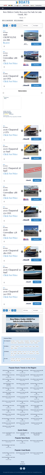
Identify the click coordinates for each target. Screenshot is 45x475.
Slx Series (19, 351)
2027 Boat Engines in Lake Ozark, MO (8, 419)
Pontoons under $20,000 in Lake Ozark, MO (22, 434)
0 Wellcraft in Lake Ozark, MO (22, 415)
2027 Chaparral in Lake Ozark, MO (8, 389)
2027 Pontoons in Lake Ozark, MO (8, 406)
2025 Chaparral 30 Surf (10, 150)
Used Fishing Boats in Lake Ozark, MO (8, 458)
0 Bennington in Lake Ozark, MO (8, 415)
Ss (11, 351)
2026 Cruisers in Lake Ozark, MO (36, 371)
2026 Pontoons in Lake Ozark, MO (8, 371)
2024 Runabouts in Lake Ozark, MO (36, 415)
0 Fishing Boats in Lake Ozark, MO (22, 411)
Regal (34, 346)
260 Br (15, 353)
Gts (13, 355)
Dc (34, 353)
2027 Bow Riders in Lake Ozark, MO (22, 419)
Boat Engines (27, 342)
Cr (27, 353)
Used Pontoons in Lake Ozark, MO (22, 453)
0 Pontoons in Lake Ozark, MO (22, 393)
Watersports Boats (21, 342)
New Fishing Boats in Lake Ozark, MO (8, 446)
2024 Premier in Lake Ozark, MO (8, 397)
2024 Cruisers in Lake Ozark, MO (8, 402)
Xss (26, 351)
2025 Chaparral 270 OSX (10, 212)
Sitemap (22, 461)
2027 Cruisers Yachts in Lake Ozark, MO (36, 406)
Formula (30, 346)
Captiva (25, 353)
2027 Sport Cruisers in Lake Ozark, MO (22, 406)
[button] (22, 36)
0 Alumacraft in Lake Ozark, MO (36, 410)
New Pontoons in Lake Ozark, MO (8, 441)
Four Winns (22, 346)
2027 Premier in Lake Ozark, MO (22, 424)
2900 (21, 353)
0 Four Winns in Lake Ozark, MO (36, 380)
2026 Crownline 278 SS (10, 232)
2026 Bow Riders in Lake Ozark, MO (8, 376)
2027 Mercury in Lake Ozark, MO (8, 424)
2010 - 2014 (18, 360)
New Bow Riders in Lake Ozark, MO (22, 441)
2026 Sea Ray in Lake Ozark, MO (22, 380)
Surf (23, 351)
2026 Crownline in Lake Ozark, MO (8, 380)
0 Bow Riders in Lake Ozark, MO (22, 384)
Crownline (12, 346)
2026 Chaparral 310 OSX (10, 77)
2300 (12, 353)
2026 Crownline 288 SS (10, 58)
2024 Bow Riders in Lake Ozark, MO (36, 384)
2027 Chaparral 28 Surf (12, 169)
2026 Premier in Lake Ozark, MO (36, 375)
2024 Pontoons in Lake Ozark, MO (22, 389)
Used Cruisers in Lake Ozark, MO (36, 453)
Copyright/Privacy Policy (37, 472)
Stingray (15, 348)
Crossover (31, 353)
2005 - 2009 (28, 358)
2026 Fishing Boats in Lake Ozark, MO (8, 384)
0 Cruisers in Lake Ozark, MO (22, 397)
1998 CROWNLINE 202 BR (9, 37)
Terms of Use (29, 472)
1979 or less (23, 358)
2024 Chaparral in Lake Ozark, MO (23, 402)
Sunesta (33, 351)
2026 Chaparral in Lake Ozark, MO (23, 371)
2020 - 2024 (18, 358)
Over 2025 (12, 358)
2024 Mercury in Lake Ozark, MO (36, 402)
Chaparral (17, 346)
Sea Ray (26, 346)
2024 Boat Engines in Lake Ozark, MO (36, 398)
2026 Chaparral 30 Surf (12, 271)
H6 (30, 351)
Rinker (12, 348)
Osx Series (15, 351)
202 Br (37, 351)
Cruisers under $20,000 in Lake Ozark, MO (8, 434)
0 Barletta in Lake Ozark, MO (36, 424)
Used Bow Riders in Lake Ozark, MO (8, 454)
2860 (18, 353)
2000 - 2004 (13, 360)
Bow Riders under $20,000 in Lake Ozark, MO (36, 434)
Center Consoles (14, 342)
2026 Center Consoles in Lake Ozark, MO (8, 393)
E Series (37, 353)
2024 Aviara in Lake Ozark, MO (8, 427)
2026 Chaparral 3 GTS (10, 131)
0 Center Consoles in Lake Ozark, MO (8, 411)
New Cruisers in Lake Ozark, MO (36, 441)
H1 (28, 351)
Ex (11, 355)
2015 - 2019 (33, 358)
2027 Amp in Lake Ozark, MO (36, 419)
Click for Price (10, 63)
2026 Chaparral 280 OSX (10, 251)
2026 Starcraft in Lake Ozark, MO (22, 375)
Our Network (22, 463)
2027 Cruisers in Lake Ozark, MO (36, 389)
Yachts (32, 342)
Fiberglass (36, 342)
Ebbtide (37, 346)
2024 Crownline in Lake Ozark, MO (37, 393)
